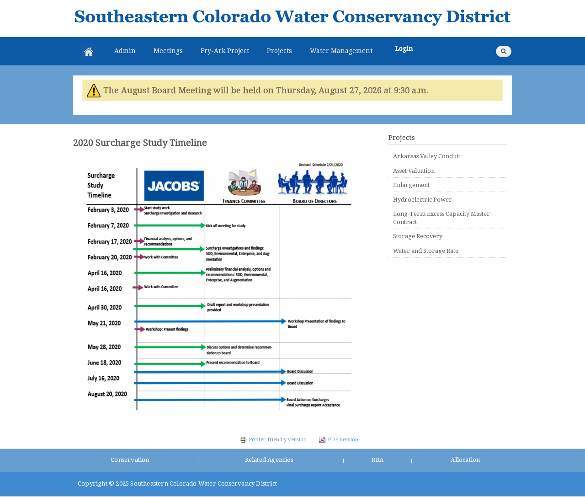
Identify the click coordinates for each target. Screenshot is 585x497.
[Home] (292, 18)
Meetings (168, 50)
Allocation (465, 459)
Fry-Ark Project (225, 50)
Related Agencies (269, 459)
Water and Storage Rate (425, 250)
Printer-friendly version (278, 439)
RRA (377, 459)
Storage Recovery (417, 236)
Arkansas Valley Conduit (426, 156)
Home (88, 52)
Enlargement (411, 185)
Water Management (341, 50)
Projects (279, 50)
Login (404, 48)
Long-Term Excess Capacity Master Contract (441, 217)
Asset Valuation (414, 170)
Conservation (130, 459)
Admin (125, 50)
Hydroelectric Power (422, 199)
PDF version (343, 439)
